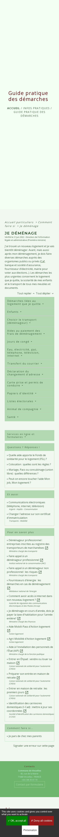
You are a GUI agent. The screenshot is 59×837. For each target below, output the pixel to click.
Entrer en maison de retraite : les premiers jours (27, 690)
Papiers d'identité (20, 393)
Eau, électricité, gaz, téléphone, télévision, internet (23, 352)
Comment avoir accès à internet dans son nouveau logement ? (29, 598)
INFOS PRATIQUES (36, 108)
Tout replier (26, 293)
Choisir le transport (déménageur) (22, 321)
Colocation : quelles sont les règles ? (30, 464)
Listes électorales (20, 401)
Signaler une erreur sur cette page (33, 745)
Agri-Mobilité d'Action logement (30, 638)
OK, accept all (18, 820)
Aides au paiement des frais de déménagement (25, 332)
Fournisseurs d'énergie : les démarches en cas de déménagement (28, 584)
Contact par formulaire (29, 784)
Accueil (13, 108)
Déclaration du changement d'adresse (24, 373)
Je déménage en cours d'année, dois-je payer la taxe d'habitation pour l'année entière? (30, 614)
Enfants (13, 312)
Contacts (29, 766)
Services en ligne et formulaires (21, 435)
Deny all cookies (42, 820)
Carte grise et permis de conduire (25, 384)
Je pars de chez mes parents (25, 736)
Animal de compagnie (23, 409)
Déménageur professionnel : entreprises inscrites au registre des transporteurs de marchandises (28, 543)
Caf (43, 261)
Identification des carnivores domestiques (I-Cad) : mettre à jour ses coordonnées (29, 707)
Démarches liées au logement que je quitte (24, 302)
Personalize (30, 830)
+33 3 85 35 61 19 (29, 779)
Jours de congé (18, 341)
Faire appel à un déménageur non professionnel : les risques (28, 570)
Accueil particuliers (19, 222)
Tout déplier (45, 293)
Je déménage (29, 226)
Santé (12, 417)
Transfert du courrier (23, 363)
